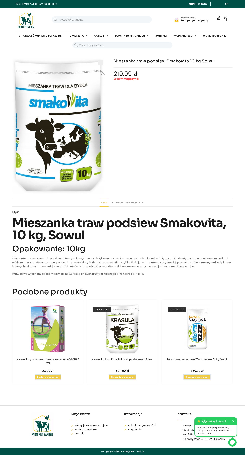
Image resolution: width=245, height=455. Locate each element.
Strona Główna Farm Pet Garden (41, 35)
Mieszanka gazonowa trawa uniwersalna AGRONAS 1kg (48, 360)
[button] (100, 62)
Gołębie (99, 35)
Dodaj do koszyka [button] (48, 377)
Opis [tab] (104, 202)
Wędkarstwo (183, 35)
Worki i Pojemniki (214, 35)
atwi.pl (140, 451)
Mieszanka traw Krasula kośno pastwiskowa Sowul (122, 359)
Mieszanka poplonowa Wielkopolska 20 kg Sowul (197, 359)
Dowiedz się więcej (122, 377)
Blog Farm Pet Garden (130, 35)
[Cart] (225, 19)
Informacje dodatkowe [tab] (127, 202)
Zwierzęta (77, 35)
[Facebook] (226, 4)
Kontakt (162, 35)
